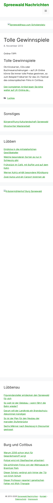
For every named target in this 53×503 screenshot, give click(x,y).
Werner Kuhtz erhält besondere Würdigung (26, 172)
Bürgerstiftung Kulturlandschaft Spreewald (26, 121)
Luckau (11, 98)
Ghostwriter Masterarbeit (17, 126)
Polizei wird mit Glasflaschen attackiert (24, 460)
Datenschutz (20, 499)
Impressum (33, 499)
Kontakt (43, 496)
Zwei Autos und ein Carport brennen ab (24, 177)
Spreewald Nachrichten (26, 4)
